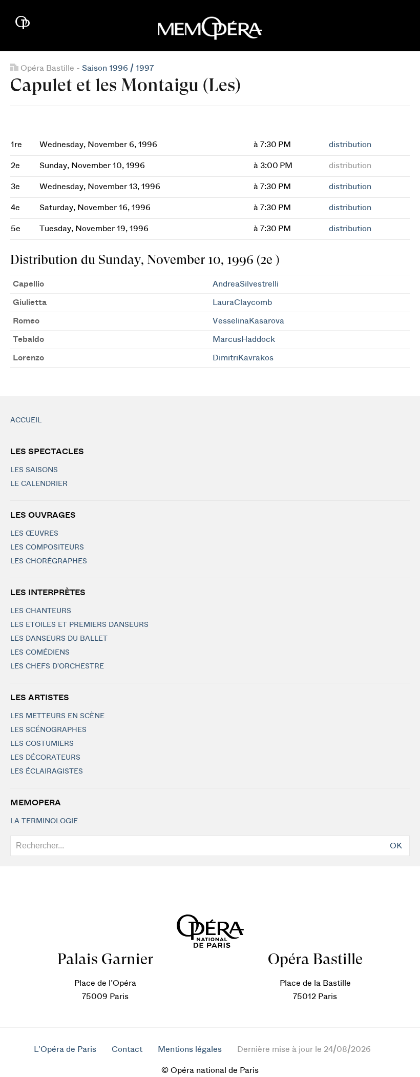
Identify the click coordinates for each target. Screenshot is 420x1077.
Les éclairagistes (46, 771)
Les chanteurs (40, 611)
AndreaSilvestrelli (246, 284)
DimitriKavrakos (243, 358)
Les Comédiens (40, 652)
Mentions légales (190, 1049)
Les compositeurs (47, 547)
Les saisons (34, 470)
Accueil (25, 420)
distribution (350, 144)
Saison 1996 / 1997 (118, 68)
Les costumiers (42, 743)
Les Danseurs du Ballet (59, 638)
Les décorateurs (45, 757)
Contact (127, 1049)
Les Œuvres (34, 533)
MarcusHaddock (244, 339)
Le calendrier (39, 483)
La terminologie (44, 821)
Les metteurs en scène (57, 716)
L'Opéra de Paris (65, 1049)
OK (396, 846)
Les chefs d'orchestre (57, 666)
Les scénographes (48, 730)
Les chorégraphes (48, 561)
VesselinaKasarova (248, 321)
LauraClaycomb (242, 302)
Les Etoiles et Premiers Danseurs (79, 624)
